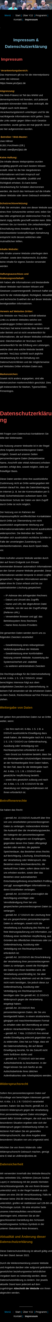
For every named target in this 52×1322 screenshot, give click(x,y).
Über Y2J (28, 15)
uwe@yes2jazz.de (17, 149)
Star (17, 15)
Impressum (31, 19)
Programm (41, 15)
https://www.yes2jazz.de (13, 83)
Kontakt (18, 19)
